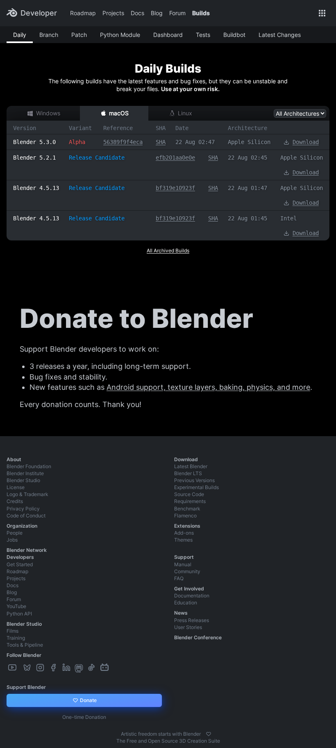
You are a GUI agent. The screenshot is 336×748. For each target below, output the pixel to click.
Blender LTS (188, 473)
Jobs (12, 540)
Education (185, 602)
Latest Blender (190, 466)
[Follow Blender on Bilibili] (105, 668)
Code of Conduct (26, 515)
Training (16, 638)
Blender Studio (23, 480)
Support (184, 557)
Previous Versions (194, 480)
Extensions (187, 526)
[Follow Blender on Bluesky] (27, 668)
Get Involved (189, 589)
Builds (201, 12)
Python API (19, 614)
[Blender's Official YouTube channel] (13, 668)
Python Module (120, 34)
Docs (137, 12)
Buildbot (234, 34)
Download (306, 142)
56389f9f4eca (123, 142)
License (16, 487)
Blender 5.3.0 (34, 142)
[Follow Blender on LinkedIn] (67, 668)
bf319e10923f (175, 188)
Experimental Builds (196, 487)
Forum (177, 12)
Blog (157, 12)
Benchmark (187, 509)
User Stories (188, 627)
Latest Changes (280, 34)
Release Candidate (97, 157)
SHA (161, 142)
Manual (182, 564)
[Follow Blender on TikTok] (92, 668)
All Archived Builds (168, 250)
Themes (183, 540)
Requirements (190, 501)
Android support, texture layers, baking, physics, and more (208, 387)
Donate (88, 700)
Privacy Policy (23, 509)
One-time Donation (84, 717)
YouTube (16, 606)
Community (187, 571)
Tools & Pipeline (25, 645)
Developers (20, 557)
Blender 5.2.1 (34, 157)
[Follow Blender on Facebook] (54, 668)
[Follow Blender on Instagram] (41, 668)
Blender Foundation (29, 466)
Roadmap (83, 12)
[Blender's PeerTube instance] (20, 668)
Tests (203, 34)
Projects (113, 12)
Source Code (189, 494)
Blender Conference (198, 637)
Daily (19, 34)
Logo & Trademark (27, 494)
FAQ (179, 578)
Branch (48, 34)
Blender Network (27, 550)
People (15, 533)
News (181, 613)
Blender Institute (25, 473)
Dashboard (168, 34)
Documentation (191, 595)
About (14, 459)
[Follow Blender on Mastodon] (80, 668)
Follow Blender (24, 655)
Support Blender (26, 687)
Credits (15, 501)
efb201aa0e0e (175, 157)
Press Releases (191, 620)
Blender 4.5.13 (36, 188)
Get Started (20, 564)
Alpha (77, 142)
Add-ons (184, 533)
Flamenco (185, 515)
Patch (79, 34)
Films (12, 631)
